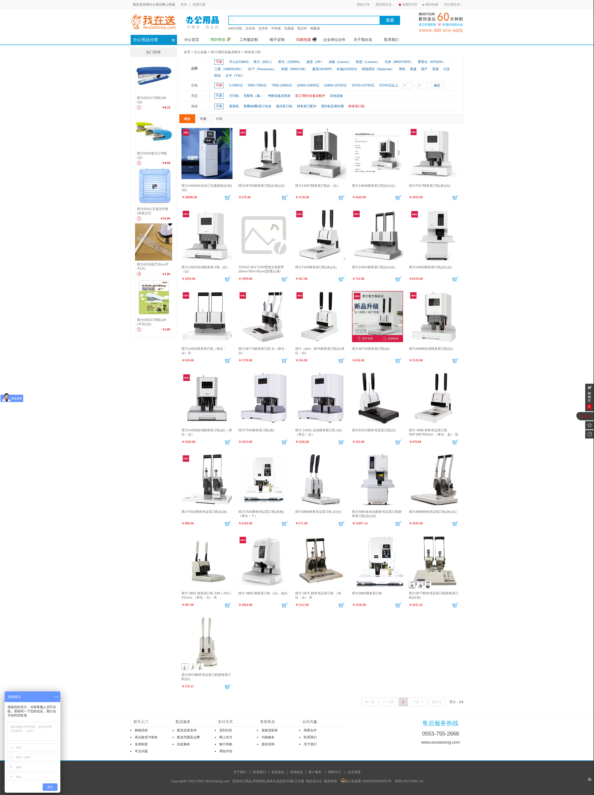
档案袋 (315, 28)
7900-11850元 (281, 85)
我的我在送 (383, 4)
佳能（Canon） (340, 62)
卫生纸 (250, 28)
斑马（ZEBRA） (290, 62)
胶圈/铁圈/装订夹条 (257, 106)
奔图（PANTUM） (294, 69)
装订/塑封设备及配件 (226, 52)
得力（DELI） (263, 62)
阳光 (217, 75)
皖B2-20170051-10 (409, 781)
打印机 (234, 96)
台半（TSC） (235, 75)
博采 (402, 69)
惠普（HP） (315, 62)
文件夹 (263, 28)
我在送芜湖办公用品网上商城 (154, 4)
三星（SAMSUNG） (229, 69)
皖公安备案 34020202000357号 (368, 781)
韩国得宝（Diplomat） (378, 69)
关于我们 (239, 772)
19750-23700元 (363, 85)
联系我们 (391, 40)
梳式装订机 (284, 106)
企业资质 (354, 772)
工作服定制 (248, 40)
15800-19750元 (335, 85)
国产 (424, 69)
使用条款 (296, 772)
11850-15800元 (308, 85)
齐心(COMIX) (239, 62)
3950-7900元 (257, 85)
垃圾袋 (289, 28)
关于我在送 (363, 40)
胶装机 (234, 106)
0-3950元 (236, 85)
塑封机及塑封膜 (332, 106)
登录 (184, 4)
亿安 (446, 69)
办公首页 (191, 40)
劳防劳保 (217, 40)
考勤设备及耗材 (279, 96)
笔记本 (302, 28)
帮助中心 (334, 772)
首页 (187, 52)
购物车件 (410, 4)
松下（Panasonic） (262, 69)
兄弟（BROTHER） (398, 62)
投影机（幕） (253, 96)
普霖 (435, 69)
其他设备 (336, 96)
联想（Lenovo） (368, 62)
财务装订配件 (306, 106)
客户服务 (315, 772)
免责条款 (277, 772)
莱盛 (413, 69)
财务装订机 (253, 52)
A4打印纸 (235, 28)
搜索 (390, 20)
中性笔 (276, 28)
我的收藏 (431, 4)
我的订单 (363, 4)
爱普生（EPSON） (431, 62)
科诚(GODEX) (347, 69)
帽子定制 (277, 40)
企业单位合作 (334, 40)
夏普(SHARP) (322, 69)
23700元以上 (388, 85)
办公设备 (200, 52)
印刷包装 (303, 40)
